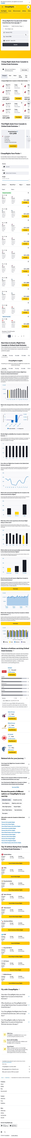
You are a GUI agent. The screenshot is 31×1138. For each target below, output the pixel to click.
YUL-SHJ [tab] (11, 355)
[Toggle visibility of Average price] (20, 428)
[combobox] (17, 167)
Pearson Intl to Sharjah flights (8, 838)
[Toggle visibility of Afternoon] (16, 642)
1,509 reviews (11, 727)
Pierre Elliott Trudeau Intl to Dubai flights (11, 832)
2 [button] (12, 336)
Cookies (3, 3)
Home (2, 1077)
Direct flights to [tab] (5, 803)
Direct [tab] (15, 75)
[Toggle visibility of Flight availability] (11, 428)
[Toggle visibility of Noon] (11, 642)
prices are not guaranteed (6, 1062)
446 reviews (11, 750)
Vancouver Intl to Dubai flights (9, 836)
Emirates (10, 667)
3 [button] (15, 336)
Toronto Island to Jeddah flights (9, 828)
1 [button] (9, 336)
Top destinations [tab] (18, 810)
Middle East (7, 1077)
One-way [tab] (26, 76)
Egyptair (10, 745)
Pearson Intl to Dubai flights (8, 824)
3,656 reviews (11, 672)
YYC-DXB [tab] (4, 355)
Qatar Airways (11, 712)
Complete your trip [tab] (17, 799)
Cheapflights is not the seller (9, 1066)
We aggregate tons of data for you (10, 1069)
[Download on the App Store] (13, 1125)
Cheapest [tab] (4, 75)
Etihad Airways (11, 723)
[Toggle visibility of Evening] (23, 642)
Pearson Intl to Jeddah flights (8, 822)
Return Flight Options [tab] (7, 810)
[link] (13, 146)
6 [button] (21, 336)
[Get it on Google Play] (5, 1125)
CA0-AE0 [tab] (4, 368)
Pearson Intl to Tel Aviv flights (8, 830)
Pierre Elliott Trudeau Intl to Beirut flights (11, 826)
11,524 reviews (11, 738)
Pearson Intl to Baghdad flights (9, 840)
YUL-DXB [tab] (17, 355)
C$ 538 (16, 23)
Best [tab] (10, 75)
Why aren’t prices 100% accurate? (10, 1072)
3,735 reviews (11, 716)
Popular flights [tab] (17, 806)
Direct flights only (9, 29)
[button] (29, 2)
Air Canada (10, 734)
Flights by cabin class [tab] (17, 803)
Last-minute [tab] (20, 76)
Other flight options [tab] (6, 806)
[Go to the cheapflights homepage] (10, 7)
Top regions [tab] (4, 813)
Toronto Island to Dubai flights (8, 834)
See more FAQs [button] (15, 787)
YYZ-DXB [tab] (23, 355)
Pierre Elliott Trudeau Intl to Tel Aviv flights (11, 842)
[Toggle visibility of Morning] (5, 642)
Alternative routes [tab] (6, 799)
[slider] (29, 180)
